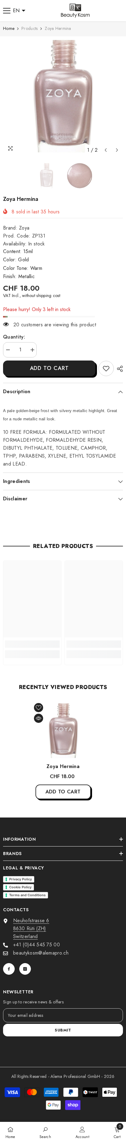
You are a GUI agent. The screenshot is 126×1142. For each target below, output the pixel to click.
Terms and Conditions (27, 895)
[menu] (6, 10)
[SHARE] (118, 368)
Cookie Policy (20, 887)
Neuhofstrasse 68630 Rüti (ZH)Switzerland (31, 928)
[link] (106, 368)
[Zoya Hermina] (63, 731)
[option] (63, 96)
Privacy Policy (20, 879)
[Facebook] (9, 969)
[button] (105, 150)
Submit (63, 1030)
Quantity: (14, 336)
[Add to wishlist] (38, 707)
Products (29, 28)
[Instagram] (25, 969)
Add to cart (49, 368)
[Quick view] (38, 718)
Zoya (24, 227)
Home (8, 28)
